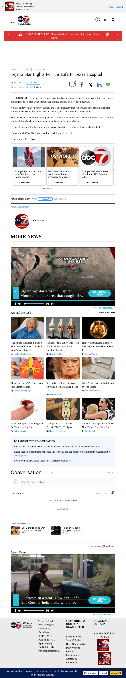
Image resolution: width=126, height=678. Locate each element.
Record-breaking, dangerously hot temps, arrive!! (71, 36)
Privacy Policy (45, 625)
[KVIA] (27, 19)
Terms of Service (46, 621)
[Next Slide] (113, 167)
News (34, 199)
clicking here (20, 455)
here (69, 460)
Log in (102, 472)
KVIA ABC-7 (19, 83)
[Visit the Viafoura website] (108, 546)
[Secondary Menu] (15, 20)
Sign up (110, 472)
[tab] (19, 493)
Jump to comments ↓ (21, 207)
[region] (63, 509)
